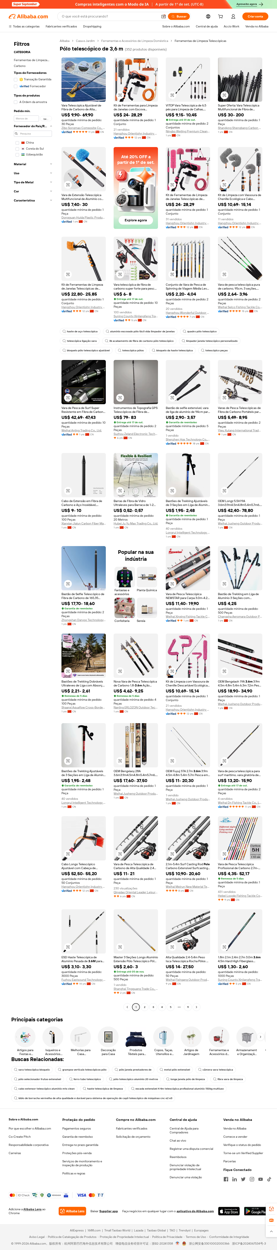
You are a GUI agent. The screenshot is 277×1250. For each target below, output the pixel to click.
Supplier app (108, 1211)
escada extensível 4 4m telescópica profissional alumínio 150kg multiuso (179, 1088)
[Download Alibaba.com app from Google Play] (256, 1211)
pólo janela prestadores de (135, 1069)
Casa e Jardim (85, 41)
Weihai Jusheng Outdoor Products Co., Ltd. (240, 523)
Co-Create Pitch (20, 1136)
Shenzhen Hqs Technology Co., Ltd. (188, 439)
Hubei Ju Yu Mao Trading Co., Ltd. (136, 523)
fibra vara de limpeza (230, 1079)
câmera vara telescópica (218, 1069)
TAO (172, 1230)
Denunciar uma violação (186, 1177)
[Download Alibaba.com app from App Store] (229, 1211)
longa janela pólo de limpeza (188, 1079)
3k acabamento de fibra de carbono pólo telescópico (141, 340)
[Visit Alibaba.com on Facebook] (226, 1179)
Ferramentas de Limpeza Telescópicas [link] (200, 41)
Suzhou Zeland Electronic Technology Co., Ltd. (136, 434)
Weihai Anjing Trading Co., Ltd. (81, 430)
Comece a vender (235, 1136)
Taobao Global (156, 1230)
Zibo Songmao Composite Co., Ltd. (83, 128)
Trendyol (184, 1230)
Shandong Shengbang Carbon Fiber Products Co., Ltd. (240, 128)
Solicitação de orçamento (133, 1136)
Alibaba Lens (32, 1209)
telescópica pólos (133, 350)
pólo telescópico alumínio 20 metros (135, 1079)
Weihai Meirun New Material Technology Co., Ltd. (188, 886)
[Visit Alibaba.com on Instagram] (251, 1179)
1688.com (94, 1230)
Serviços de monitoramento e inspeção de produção (82, 1163)
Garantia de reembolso (77, 1136)
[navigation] (33, 524)
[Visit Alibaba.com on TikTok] (269, 1179)
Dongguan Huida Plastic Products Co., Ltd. (83, 217)
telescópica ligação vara (82, 340)
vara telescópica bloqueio (34, 1069)
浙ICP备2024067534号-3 (249, 1243)
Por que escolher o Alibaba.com (30, 1128)
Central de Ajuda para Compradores (184, 1130)
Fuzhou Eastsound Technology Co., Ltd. (83, 979)
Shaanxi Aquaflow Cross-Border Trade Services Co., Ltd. (83, 707)
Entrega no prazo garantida (80, 1145)
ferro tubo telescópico (87, 1079)
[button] (163, 16)
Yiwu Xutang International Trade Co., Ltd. (240, 430)
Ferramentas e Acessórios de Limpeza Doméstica (134, 41)
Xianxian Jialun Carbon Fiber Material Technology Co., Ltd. (83, 523)
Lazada (138, 1230)
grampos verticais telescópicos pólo (84, 1069)
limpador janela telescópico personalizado (212, 340)
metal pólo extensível (177, 1069)
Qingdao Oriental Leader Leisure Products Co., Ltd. (136, 892)
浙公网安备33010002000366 (209, 1243)
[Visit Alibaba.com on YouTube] (260, 1179)
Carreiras (15, 1153)
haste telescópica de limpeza (105, 1088)
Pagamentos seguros (76, 1128)
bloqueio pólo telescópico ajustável (88, 350)
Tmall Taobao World (117, 1230)
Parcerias (229, 1161)
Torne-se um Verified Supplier (243, 1153)
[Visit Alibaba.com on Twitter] (243, 1179)
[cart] (221, 17)
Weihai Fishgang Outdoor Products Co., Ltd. (188, 979)
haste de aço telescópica (82, 331)
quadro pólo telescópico (202, 331)
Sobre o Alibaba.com (23, 1119)
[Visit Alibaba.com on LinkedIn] (234, 1179)
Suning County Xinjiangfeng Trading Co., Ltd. (136, 316)
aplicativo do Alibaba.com (195, 1211)
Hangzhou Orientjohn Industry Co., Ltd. (136, 133)
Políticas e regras (73, 1173)
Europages (201, 1230)
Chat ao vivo (178, 1140)
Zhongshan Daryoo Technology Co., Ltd (83, 620)
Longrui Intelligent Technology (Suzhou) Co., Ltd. (188, 532)
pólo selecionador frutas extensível (39, 1079)
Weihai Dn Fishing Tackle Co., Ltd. (240, 802)
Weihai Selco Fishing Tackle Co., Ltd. (240, 307)
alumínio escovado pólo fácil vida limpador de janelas (142, 331)
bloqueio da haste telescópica (174, 350)
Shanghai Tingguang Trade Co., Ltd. (136, 988)
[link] (271, 1209)
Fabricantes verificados (131, 1128)
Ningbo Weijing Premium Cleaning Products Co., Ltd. (188, 131)
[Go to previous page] (127, 1007)
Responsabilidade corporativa (28, 1145)
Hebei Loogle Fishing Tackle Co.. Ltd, (240, 895)
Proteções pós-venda (77, 1153)
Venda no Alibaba (234, 1128)
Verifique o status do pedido (242, 1145)
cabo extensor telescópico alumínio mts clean (46, 1088)
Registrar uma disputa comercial (191, 1148)
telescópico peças (216, 350)
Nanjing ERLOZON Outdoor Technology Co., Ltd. (136, 707)
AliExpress (77, 1230)
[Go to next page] (196, 1007)
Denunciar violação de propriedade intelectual (185, 1167)
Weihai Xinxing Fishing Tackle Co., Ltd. (188, 616)
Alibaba (64, 41)
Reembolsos (178, 1157)
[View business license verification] (178, 1243)
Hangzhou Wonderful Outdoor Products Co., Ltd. (188, 312)
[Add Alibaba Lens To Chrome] (72, 1211)
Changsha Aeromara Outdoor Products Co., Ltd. (240, 616)
